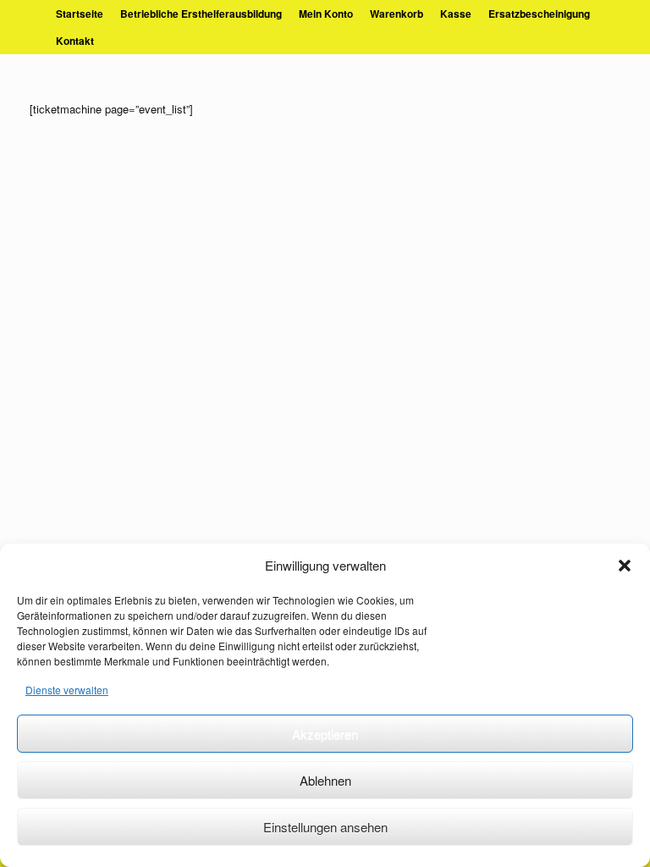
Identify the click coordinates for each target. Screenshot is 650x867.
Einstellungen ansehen (325, 827)
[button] (624, 565)
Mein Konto (326, 13)
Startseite (79, 13)
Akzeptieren (325, 734)
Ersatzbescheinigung (539, 13)
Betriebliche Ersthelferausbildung (201, 13)
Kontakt (75, 40)
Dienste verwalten (66, 689)
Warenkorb (396, 13)
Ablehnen (325, 780)
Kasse (455, 13)
